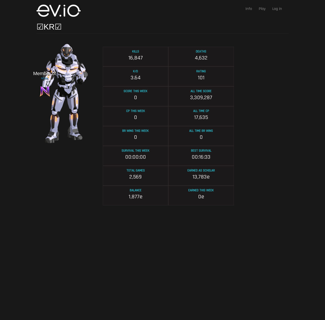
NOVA (44, 78)
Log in (277, 8)
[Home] (60, 11)
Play (262, 8)
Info (248, 8)
